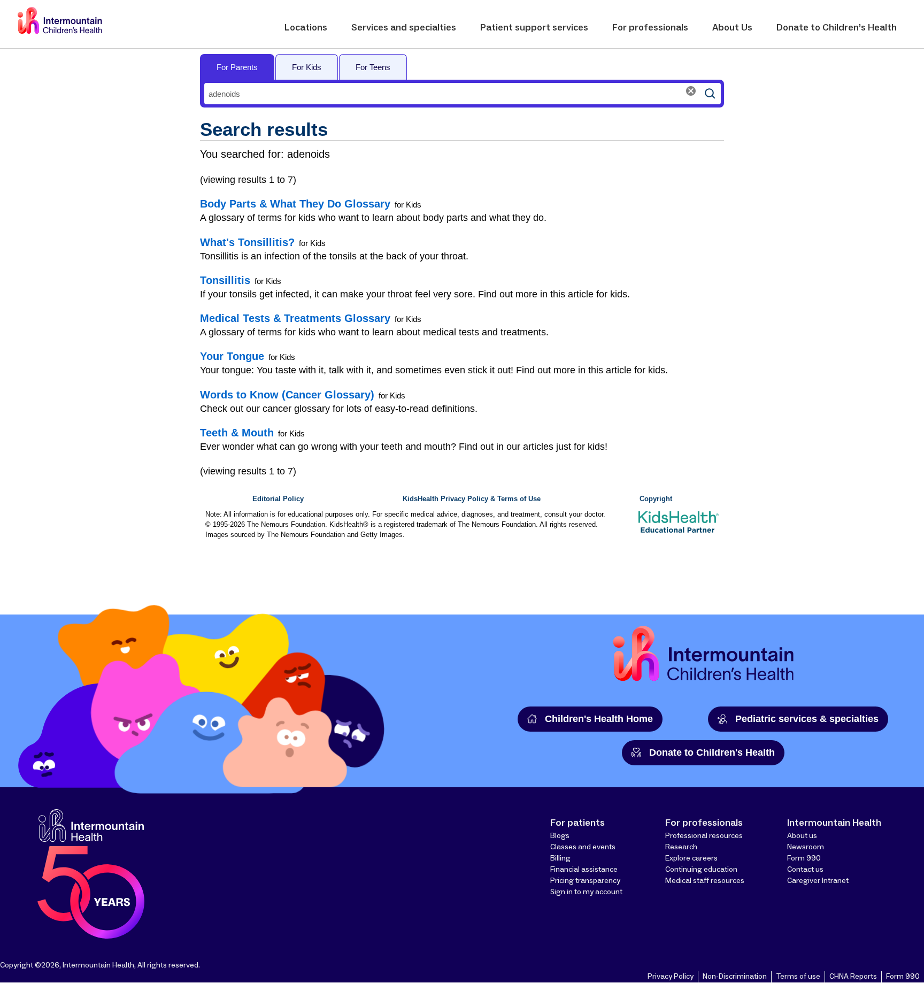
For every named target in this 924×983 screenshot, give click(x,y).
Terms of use (798, 976)
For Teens (373, 67)
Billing (560, 858)
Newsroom (805, 847)
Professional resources (704, 836)
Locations (305, 28)
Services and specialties (403, 28)
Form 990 (804, 858)
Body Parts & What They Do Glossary (295, 204)
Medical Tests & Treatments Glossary (295, 318)
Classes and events (582, 847)
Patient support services (534, 28)
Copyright (656, 499)
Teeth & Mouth (237, 433)
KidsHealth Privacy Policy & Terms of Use (472, 499)
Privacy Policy (671, 976)
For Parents (237, 67)
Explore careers (691, 858)
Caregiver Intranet (818, 881)
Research (681, 847)
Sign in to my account (586, 892)
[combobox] (451, 93)
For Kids (306, 67)
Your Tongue (232, 356)
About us (802, 836)
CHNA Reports (853, 976)
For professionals (650, 28)
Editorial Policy (278, 499)
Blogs (559, 836)
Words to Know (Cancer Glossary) (287, 395)
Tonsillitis (225, 280)
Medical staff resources (704, 881)
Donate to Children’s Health (836, 28)
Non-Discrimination (735, 976)
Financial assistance (584, 869)
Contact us (805, 869)
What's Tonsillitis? (247, 242)
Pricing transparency (585, 881)
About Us (732, 28)
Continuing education (701, 869)
